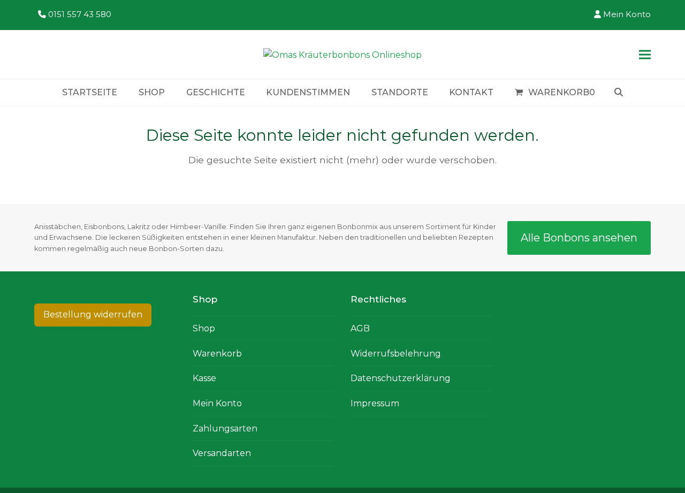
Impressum (375, 403)
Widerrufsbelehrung (396, 353)
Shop (204, 328)
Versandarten (222, 453)
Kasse (204, 378)
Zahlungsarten (225, 428)
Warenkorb (217, 353)
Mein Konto (627, 14)
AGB (360, 328)
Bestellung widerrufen (92, 314)
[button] (645, 54)
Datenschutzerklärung (401, 378)
